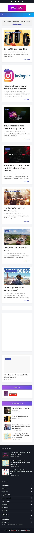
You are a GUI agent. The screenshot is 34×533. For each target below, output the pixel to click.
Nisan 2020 (17, 508)
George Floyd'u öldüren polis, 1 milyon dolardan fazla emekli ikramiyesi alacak (21, 426)
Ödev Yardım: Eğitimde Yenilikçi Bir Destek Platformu (16, 376)
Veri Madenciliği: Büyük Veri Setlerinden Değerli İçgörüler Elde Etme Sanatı (20, 435)
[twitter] (19, 1)
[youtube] (12, 1)
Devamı (26, 59)
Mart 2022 (17, 488)
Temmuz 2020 (17, 498)
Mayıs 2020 (17, 504)
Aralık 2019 (17, 516)
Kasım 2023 (17, 485)
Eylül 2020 (17, 491)
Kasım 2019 (17, 519)
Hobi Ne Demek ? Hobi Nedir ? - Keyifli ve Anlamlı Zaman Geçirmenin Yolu (21, 471)
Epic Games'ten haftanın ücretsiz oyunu (14, 209)
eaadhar (13, 530)
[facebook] (15, 1)
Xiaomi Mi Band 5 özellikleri (15, 49)
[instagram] (22, 1)
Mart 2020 (17, 511)
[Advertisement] (17, 332)
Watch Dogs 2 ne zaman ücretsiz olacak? (14, 288)
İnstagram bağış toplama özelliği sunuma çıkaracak (15, 87)
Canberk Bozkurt (10, 52)
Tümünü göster (17, 24)
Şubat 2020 (17, 514)
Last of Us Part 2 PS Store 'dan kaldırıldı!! (21, 409)
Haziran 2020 (17, 501)
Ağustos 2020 (17, 495)
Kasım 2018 (17, 522)
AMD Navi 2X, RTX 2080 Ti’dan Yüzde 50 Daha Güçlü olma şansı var (16, 168)
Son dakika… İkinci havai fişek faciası (16, 249)
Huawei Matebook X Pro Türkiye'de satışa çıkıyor (14, 127)
